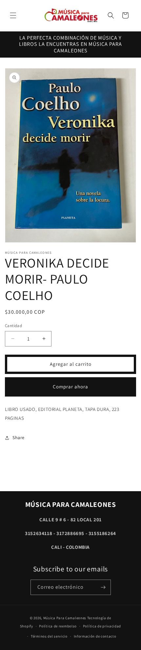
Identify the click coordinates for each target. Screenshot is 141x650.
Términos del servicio (49, 636)
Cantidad (13, 325)
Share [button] (18, 437)
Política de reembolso (58, 626)
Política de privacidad (102, 626)
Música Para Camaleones (64, 618)
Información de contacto (95, 636)
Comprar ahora (70, 386)
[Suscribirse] (103, 587)
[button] (13, 15)
